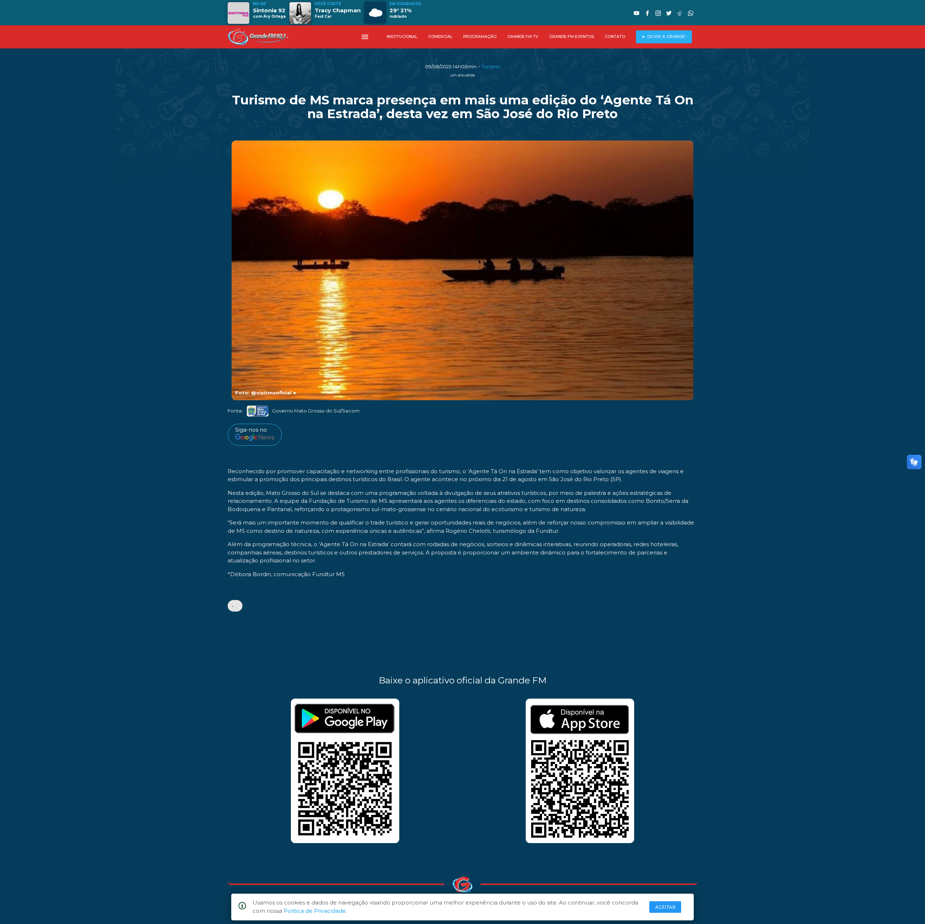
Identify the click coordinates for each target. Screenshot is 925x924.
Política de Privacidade (315, 910)
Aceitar (665, 907)
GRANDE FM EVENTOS (571, 36)
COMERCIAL (440, 36)
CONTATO (615, 36)
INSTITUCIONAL (402, 36)
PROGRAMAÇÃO (479, 36)
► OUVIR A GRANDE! (664, 36)
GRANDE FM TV (522, 36)
